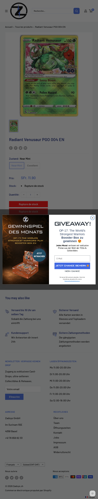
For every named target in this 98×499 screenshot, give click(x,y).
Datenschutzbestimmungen (72, 281)
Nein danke (72, 271)
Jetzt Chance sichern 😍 (72, 266)
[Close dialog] (92, 218)
